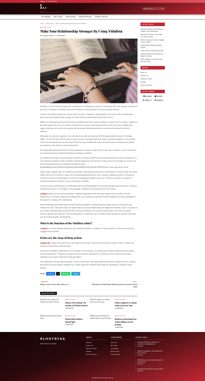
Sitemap (143, 82)
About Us (144, 72)
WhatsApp (65, 274)
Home (42, 23)
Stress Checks (101, 17)
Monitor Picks (85, 17)
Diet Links (58, 17)
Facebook (51, 274)
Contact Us (144, 76)
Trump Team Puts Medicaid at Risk (152, 50)
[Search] (163, 8)
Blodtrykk (53, 339)
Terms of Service (146, 85)
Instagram (159, 100)
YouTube (159, 96)
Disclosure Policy (146, 79)
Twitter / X (148, 100)
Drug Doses (71, 17)
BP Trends (46, 17)
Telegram (76, 274)
